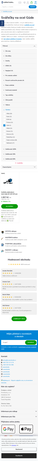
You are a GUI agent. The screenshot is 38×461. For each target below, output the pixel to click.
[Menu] (35, 2)
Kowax (9, 131)
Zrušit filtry (20, 163)
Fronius (9, 122)
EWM (8, 119)
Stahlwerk (10, 143)
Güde (8, 125)
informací (14, 445)
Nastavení (19, 449)
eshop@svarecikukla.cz (9, 360)
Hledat (32, 7)
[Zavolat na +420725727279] (24, 2)
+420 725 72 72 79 (8, 362)
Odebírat (30, 342)
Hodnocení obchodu (19, 259)
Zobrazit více (19, 319)
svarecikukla (5, 367)
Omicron (9, 134)
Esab (8, 116)
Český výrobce (11, 140)
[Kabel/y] (9, 181)
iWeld (9, 128)
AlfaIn (9, 113)
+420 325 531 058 (8, 365)
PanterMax (10, 137)
